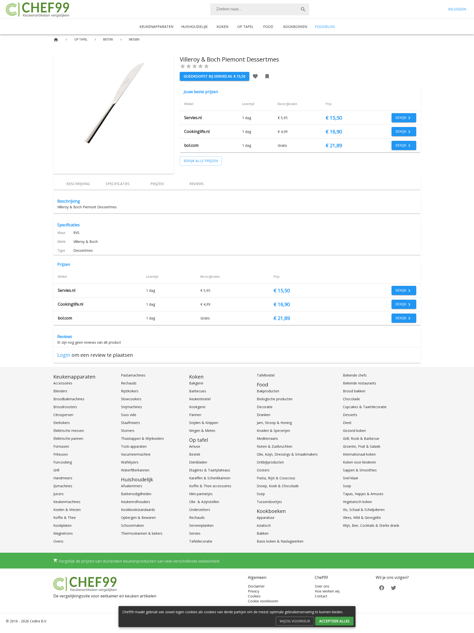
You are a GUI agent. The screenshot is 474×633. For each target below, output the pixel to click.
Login (63, 355)
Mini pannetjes (201, 493)
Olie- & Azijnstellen (204, 501)
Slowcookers (131, 399)
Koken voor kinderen (359, 462)
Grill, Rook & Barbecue (361, 438)
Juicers (58, 493)
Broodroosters (65, 406)
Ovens (58, 541)
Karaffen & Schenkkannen (209, 478)
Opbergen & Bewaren (138, 517)
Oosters (263, 470)
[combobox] (259, 9)
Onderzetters (199, 509)
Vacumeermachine (136, 454)
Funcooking (62, 462)
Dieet (347, 422)
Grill (56, 470)
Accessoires (62, 383)
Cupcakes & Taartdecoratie (365, 406)
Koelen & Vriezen (67, 509)
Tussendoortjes (269, 501)
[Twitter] (393, 587)
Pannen (195, 414)
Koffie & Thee (64, 517)
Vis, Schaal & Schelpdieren (364, 509)
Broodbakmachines (68, 399)
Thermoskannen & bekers (141, 533)
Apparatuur (266, 517)
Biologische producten (275, 399)
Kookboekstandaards (138, 509)
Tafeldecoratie (200, 541)
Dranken (263, 414)
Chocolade (351, 399)
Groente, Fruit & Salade (361, 446)
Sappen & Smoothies (360, 470)
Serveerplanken (201, 525)
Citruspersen (63, 414)
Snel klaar (350, 478)
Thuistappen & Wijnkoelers (142, 438)
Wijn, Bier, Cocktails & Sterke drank (371, 525)
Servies (194, 533)
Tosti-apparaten (134, 446)
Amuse (194, 446)
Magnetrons (63, 533)
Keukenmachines (66, 501)
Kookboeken (295, 26)
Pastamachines (133, 375)
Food (268, 26)
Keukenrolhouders (135, 501)
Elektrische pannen (68, 438)
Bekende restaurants (359, 383)
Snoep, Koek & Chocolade (278, 486)
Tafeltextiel (266, 375)
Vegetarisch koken (357, 501)
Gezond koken (354, 430)
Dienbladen (198, 462)
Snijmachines (131, 406)
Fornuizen (61, 446)
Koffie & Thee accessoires (210, 486)
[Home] (56, 39)
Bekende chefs (355, 375)
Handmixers (62, 478)
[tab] (78, 184)
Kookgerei (197, 406)
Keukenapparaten (156, 26)
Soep (261, 493)
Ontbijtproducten (270, 462)
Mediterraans (267, 438)
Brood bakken (354, 391)
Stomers (128, 430)
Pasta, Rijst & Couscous (276, 478)
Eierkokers (61, 422)
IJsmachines (62, 486)
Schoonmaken (132, 525)
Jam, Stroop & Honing (274, 422)
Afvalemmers (131, 486)
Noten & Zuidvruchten (274, 446)
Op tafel (245, 26)
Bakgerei (196, 383)
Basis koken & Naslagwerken (280, 541)
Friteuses (60, 454)
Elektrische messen (68, 430)
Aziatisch (264, 525)
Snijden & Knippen (203, 422)
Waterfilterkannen (135, 470)
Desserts (350, 414)
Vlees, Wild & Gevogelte (362, 517)
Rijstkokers (129, 391)
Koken (222, 26)
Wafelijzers (129, 462)
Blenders (60, 391)
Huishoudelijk (194, 26)
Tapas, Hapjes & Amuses (363, 493)
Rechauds (129, 383)
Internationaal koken (359, 454)
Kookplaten (62, 525)
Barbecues (197, 391)
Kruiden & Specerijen (273, 430)
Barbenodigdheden (136, 493)
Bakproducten (268, 391)
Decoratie (265, 406)
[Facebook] (382, 587)
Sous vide (128, 414)
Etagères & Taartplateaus (209, 470)
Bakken (263, 533)
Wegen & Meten (202, 430)
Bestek (194, 454)
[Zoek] (303, 9)
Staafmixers (130, 422)
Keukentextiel (200, 399)
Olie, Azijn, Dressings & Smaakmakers (287, 454)
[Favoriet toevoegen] (255, 76)
